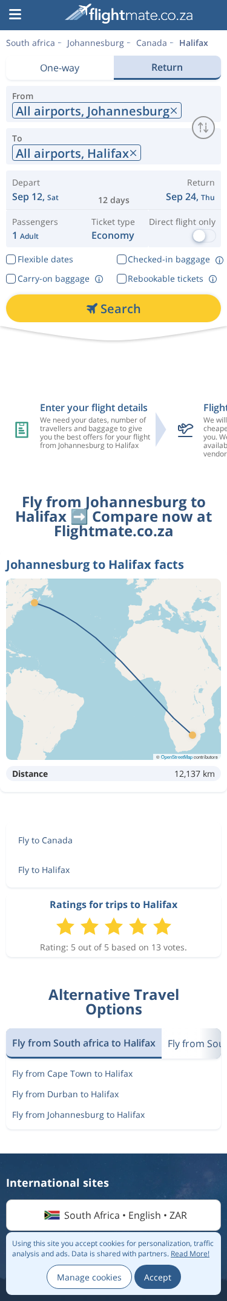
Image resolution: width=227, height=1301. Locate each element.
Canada (151, 42)
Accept (157, 1277)
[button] (15, 15)
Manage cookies (89, 1277)
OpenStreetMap (176, 756)
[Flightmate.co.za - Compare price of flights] (128, 14)
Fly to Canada (45, 840)
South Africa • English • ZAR (125, 1215)
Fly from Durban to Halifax (65, 1094)
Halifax (193, 42)
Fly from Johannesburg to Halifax (78, 1114)
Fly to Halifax (44, 869)
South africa (30, 42)
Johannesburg (95, 42)
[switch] (203, 127)
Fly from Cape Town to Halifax (72, 1073)
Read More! (190, 1253)
